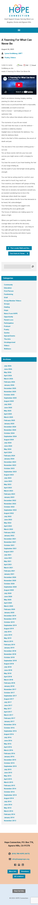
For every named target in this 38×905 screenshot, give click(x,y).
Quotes (7, 333)
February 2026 (9, 382)
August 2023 (9, 475)
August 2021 (9, 552)
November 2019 (10, 619)
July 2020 (7, 593)
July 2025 (7, 404)
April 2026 (8, 376)
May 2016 (7, 744)
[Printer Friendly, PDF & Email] (26, 65)
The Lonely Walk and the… (20, 248)
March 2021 (8, 568)
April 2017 (8, 712)
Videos (13, 58)
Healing (7, 307)
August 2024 (9, 440)
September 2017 (10, 696)
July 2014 (7, 801)
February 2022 (9, 532)
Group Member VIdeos (12, 301)
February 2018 (9, 683)
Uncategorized (9, 342)
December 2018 (10, 651)
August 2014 (9, 798)
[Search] (33, 267)
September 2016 (10, 731)
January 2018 (9, 686)
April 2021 (8, 564)
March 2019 (8, 641)
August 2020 (9, 590)
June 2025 (8, 408)
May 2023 (7, 484)
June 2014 (8, 805)
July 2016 (7, 737)
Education (8, 288)
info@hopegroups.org (20, 859)
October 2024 (9, 433)
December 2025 (10, 388)
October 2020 (9, 584)
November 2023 (10, 465)
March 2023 (8, 491)
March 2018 (8, 680)
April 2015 (8, 779)
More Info (12, 871)
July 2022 (7, 516)
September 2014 (10, 795)
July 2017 (7, 702)
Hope (6, 310)
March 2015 (8, 782)
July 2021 (7, 555)
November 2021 (10, 542)
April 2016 (8, 747)
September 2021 (10, 548)
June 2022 (8, 520)
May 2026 (7, 372)
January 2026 (9, 385)
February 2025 (9, 420)
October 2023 (9, 468)
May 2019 (7, 638)
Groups (7, 304)
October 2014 (9, 792)
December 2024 (10, 427)
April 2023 (8, 488)
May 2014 (7, 808)
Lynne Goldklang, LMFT (13, 53)
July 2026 (7, 366)
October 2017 (9, 693)
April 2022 (8, 526)
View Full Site (19, 891)
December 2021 (10, 539)
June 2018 (8, 670)
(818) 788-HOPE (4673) (21, 854)
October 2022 (9, 507)
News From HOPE (11, 313)
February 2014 (9, 814)
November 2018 (10, 654)
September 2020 (10, 587)
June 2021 (8, 558)
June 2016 (8, 741)
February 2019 (9, 645)
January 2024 (9, 459)
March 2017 (8, 715)
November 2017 (10, 689)
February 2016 (9, 753)
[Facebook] (15, 865)
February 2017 (9, 718)
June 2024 (8, 446)
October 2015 (9, 763)
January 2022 (9, 536)
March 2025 (8, 417)
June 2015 (8, 773)
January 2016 (9, 757)
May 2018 (7, 673)
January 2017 (9, 721)
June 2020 (8, 597)
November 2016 (10, 725)
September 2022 (10, 510)
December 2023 (10, 462)
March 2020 (8, 606)
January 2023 (9, 497)
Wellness (7, 349)
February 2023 (9, 494)
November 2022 (10, 504)
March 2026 (8, 379)
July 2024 (7, 443)
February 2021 (9, 571)
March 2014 (8, 811)
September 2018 (10, 661)
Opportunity (8, 317)
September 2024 (10, 436)
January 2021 (9, 574)
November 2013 (10, 821)
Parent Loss (8, 320)
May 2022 (7, 523)
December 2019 (10, 616)
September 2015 (10, 766)
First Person (9, 291)
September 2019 (10, 625)
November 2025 (10, 392)
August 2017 (9, 699)
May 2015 (7, 776)
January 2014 (9, 817)
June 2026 (8, 369)
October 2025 (9, 395)
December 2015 (10, 760)
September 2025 (10, 398)
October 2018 (9, 657)
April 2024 (8, 452)
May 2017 (7, 709)
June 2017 (8, 705)
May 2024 (7, 449)
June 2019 (8, 635)
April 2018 (8, 677)
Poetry (7, 58)
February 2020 (9, 609)
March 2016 (8, 750)
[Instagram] (19, 865)
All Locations (19, 876)
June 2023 (8, 481)
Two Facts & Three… (18, 253)
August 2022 (9, 513)
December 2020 (10, 577)
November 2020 (10, 580)
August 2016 (9, 734)
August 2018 (9, 664)
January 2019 (9, 648)
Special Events (9, 336)
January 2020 (9, 613)
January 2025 (9, 424)
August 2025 (9, 401)
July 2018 (7, 667)
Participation (9, 323)
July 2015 (7, 769)
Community (8, 285)
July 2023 (7, 478)
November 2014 (10, 789)
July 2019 (7, 632)
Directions (25, 871)
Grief (6, 297)
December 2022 (10, 500)
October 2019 (9, 622)
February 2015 (9, 785)
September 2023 (10, 472)
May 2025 (7, 411)
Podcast (7, 326)
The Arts (7, 339)
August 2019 (9, 629)
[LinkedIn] (23, 865)
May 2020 (7, 600)
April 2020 (8, 603)
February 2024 (9, 456)
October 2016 (9, 728)
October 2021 (9, 545)
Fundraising (8, 294)
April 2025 (8, 414)
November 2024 (10, 430)
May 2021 (7, 561)
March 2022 (8, 529)
